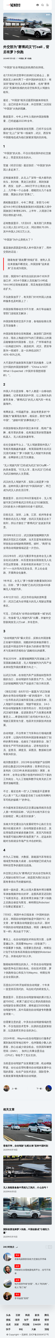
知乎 (26, 1319)
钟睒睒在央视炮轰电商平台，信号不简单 (32, 1271)
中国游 (21, 58)
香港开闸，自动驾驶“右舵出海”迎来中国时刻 (25, 1145)
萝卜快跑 (28, 58)
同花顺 (26, 1324)
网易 (27, 1315)
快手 (8, 1329)
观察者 (36, 1319)
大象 (33, 1329)
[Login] (38, 5)
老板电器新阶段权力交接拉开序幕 (30, 1259)
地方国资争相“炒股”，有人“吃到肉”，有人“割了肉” (32, 1285)
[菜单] (47, 5)
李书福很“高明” (22, 1298)
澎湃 (17, 1319)
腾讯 (46, 1315)
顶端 (46, 1329)
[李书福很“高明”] (7, 1296)
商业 (17, 1255)
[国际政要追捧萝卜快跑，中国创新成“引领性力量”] (27, 1211)
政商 (17, 1266)
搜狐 (8, 1319)
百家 (18, 1315)
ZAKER (37, 1324)
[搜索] (42, 5)
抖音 (46, 1324)
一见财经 (23, 1334)
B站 (21, 1329)
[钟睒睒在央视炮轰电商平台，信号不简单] (7, 1269)
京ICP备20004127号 (39, 1334)
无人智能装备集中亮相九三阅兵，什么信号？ (25, 1187)
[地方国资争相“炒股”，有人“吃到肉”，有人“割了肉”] (7, 1283)
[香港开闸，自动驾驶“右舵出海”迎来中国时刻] (27, 1127)
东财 (16, 1324)
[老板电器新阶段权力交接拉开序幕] (7, 1257)
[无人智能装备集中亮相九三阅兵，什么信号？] (27, 1169)
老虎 (8, 1324)
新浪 (37, 1315)
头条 (8, 1315)
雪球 (46, 1319)
